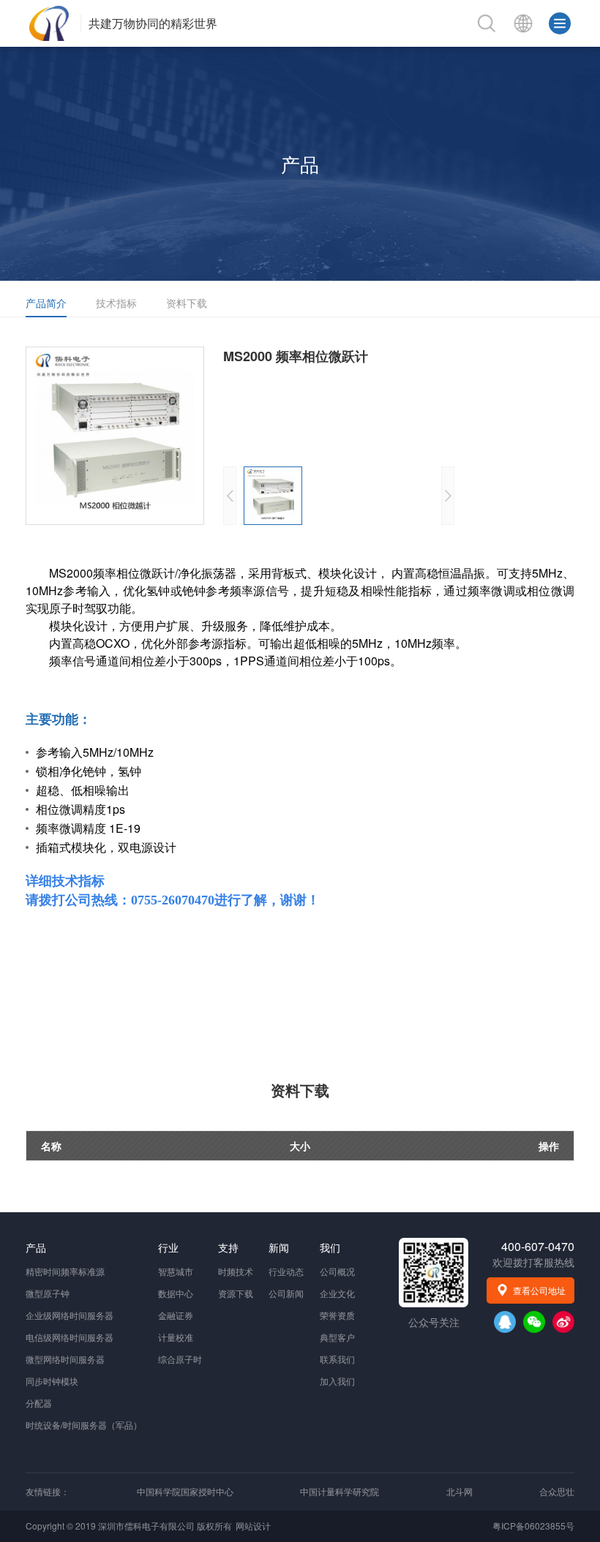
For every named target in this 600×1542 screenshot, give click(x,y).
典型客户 (337, 1337)
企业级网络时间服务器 (69, 1315)
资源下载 (235, 1293)
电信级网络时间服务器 (69, 1337)
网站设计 (253, 1525)
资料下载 (186, 302)
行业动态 (286, 1271)
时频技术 (235, 1271)
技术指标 (116, 302)
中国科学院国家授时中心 (185, 1491)
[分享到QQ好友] (505, 1322)
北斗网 (459, 1491)
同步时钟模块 (52, 1381)
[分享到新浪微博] (563, 1322)
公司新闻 (286, 1293)
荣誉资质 (337, 1315)
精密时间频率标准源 (65, 1271)
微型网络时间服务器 (65, 1359)
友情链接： (48, 1491)
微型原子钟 (48, 1293)
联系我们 (337, 1359)
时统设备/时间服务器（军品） (84, 1424)
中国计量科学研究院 (339, 1491)
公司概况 (337, 1271)
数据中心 (175, 1293)
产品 (300, 163)
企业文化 (337, 1293)
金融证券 (175, 1315)
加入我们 (337, 1381)
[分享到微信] (534, 1322)
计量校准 (175, 1337)
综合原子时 (180, 1359)
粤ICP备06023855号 (533, 1525)
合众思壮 (556, 1491)
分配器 (39, 1403)
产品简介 (46, 302)
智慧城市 (175, 1271)
